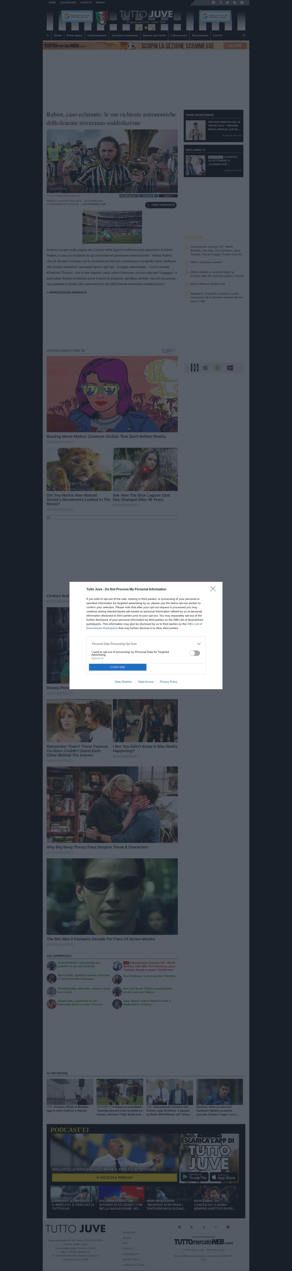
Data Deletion (123, 681)
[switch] (195, 653)
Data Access (146, 681)
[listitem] (146, 644)
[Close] (214, 590)
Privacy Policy (168, 681)
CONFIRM (117, 667)
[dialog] (146, 635)
